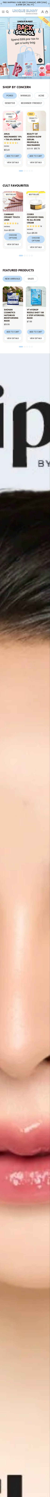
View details (13, 167)
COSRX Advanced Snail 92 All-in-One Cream (35, 223)
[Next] (48, 3)
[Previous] (1, 3)
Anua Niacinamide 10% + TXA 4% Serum (13, 141)
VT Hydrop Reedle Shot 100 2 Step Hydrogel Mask (35, 318)
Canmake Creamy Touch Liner (12, 222)
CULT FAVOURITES (16, 190)
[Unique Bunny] (25, 11)
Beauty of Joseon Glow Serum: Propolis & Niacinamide (34, 144)
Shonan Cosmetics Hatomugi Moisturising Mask (11, 320)
